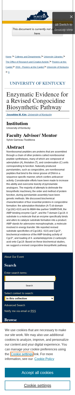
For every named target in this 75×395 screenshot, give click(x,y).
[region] (37, 359)
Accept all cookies (37, 372)
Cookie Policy (44, 359)
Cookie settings (22, 354)
